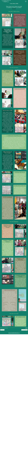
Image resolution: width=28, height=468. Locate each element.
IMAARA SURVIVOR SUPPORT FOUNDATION (7, 1)
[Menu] (26, 1)
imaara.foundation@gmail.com (14, 332)
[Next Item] (8, 15)
